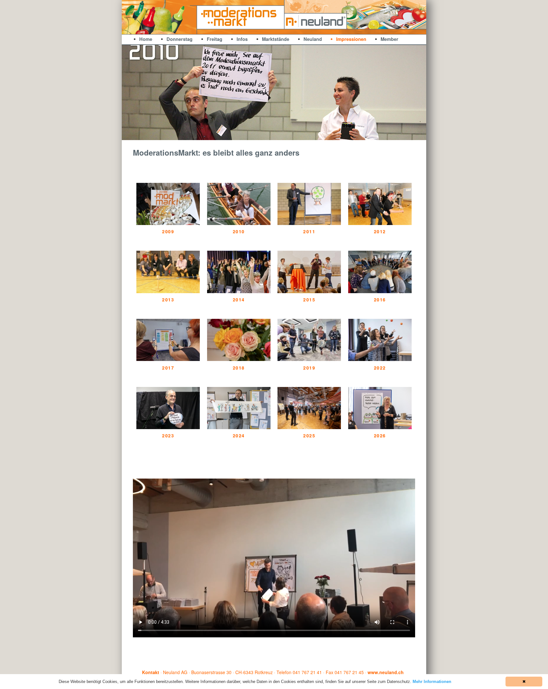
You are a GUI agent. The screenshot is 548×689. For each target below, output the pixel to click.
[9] (277, 135)
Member (389, 39)
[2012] (380, 223)
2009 (168, 232)
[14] (311, 135)
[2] (231, 135)
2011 (309, 232)
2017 (168, 368)
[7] (264, 135)
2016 (380, 300)
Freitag (214, 39)
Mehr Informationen (432, 681)
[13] (304, 135)
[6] (257, 135)
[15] (317, 135)
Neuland (312, 39)
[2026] (380, 427)
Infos (242, 39)
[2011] (309, 223)
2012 (380, 232)
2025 (309, 436)
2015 (309, 300)
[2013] (168, 291)
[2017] (168, 359)
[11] (291, 135)
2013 (168, 300)
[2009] (168, 223)
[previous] (130, 92)
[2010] (239, 223)
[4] (244, 135)
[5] (251, 135)
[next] (418, 92)
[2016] (380, 291)
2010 (239, 232)
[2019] (309, 359)
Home (145, 39)
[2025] (309, 427)
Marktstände (275, 39)
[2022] (380, 359)
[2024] (239, 427)
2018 (239, 368)
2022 (380, 368)
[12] (297, 135)
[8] (271, 135)
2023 (168, 436)
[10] (284, 135)
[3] (237, 135)
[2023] (168, 427)
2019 (309, 368)
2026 (380, 436)
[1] (224, 135)
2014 (239, 300)
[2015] (309, 291)
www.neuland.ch (386, 672)
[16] (324, 135)
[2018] (239, 359)
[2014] (239, 291)
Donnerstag (179, 39)
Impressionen (351, 39)
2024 (239, 436)
